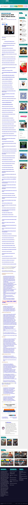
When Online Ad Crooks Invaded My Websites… (8, 239)
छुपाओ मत (11, 75)
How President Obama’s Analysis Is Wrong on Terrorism (9, 216)
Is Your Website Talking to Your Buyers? (9, 374)
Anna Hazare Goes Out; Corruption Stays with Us (10, 323)
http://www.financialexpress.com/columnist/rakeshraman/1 (9, 271)
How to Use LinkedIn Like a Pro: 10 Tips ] (7, 256)
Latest (8, 461)
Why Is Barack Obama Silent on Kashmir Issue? (8, 62)
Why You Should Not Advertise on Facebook (9, 343)
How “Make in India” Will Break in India (7, 212)
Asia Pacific (2, 13)
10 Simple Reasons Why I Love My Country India (7, 455)
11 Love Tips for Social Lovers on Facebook (9, 342)
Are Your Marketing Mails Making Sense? (9, 285)
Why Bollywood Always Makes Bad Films (9, 276)
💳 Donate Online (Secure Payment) (9, 409)
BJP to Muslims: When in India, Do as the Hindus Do (9, 247)
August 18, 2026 (18, 464)
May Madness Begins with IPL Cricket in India (9, 320)
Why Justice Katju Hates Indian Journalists (9, 321)
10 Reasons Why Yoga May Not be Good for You (8, 110)
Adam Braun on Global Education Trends (9, 397)
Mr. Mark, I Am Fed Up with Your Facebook (9, 340)
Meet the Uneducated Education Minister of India (8, 245)
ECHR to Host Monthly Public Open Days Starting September (20, 456)
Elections (6, 461)
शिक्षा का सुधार (3, 77)
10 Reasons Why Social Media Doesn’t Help (9, 390)
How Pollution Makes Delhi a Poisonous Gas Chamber (9, 131)
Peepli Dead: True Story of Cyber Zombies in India (10, 335)
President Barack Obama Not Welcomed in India (8, 157)
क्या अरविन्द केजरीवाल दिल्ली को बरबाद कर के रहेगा (7, 104)
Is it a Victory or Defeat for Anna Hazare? (9, 332)
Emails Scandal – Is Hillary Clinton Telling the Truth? (9, 98)
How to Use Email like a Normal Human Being (9, 369)
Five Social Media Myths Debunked (8, 392)
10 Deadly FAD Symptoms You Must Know (9, 352)
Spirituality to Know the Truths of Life (8, 306)
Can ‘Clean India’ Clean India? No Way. (7, 165)
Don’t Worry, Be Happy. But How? (8, 307)
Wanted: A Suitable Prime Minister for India (9, 315)
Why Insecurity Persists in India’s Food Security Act (9, 129)
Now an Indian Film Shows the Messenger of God (8, 161)
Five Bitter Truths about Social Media (8, 389)
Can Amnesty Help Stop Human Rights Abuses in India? (9, 64)
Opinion (5, 13)
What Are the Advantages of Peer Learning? (8, 100)
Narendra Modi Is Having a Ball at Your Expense (8, 108)
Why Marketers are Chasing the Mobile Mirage (9, 381)
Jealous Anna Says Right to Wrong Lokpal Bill (9, 314)
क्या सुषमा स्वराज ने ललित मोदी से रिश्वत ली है (6, 102)
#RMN (15, 19)
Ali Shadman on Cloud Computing (8, 398)
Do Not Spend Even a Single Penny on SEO (9, 370)
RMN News (6, 18)
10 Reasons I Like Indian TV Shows (8, 286)
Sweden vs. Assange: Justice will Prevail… (9, 287)
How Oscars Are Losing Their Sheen (7, 251)
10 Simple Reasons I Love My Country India (9, 326)
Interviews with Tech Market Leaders (9, 41)
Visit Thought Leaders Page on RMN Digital (9, 396)
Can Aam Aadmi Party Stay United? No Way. (8, 141)
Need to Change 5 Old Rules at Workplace (9, 298)
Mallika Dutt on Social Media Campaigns (9, 399)
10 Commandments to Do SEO (7, 368)
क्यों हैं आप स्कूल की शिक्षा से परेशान (5, 75)
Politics (7, 13)
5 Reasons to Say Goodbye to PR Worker (9, 299)
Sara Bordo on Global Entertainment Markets (9, 400)
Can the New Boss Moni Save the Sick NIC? (9, 367)
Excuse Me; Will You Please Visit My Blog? (9, 393)
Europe (21, 135)
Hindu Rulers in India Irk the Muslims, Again (7, 169)
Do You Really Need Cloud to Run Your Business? (10, 372)
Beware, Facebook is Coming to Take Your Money (10, 344)
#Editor (9, 19)
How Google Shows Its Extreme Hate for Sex (8, 237)
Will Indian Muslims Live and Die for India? (7, 214)
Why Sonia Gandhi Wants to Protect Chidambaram (10, 333)
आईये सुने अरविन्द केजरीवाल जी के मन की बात (9, 77)
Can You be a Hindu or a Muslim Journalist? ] (9, 282)
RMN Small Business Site (13, 479)
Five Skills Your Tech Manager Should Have (9, 371)
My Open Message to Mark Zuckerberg (8, 341)
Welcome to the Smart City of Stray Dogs (7, 106)
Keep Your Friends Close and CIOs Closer (9, 380)
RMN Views (10, 13)
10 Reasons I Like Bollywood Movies (8, 283)
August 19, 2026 (4, 464)
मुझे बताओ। (13, 75)
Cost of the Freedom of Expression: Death (7, 167)
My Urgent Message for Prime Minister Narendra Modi (9, 249)
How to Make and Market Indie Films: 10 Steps (8, 243)
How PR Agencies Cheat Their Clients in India (8, 241)
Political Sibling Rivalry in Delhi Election (7, 159)
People (21, 461)
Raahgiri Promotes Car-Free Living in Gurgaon (8, 193)
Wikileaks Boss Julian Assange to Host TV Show (10, 284)
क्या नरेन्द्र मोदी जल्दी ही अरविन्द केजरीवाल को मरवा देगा (7, 72)
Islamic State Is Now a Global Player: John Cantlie (8, 195)
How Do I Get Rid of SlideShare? (8, 288)
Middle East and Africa (22, 137)
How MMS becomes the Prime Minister (8, 327)
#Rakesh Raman (12, 19)
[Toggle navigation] (26, 9)
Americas (16, 503)
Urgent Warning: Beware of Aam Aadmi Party (8, 133)
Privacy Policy (2, 3)
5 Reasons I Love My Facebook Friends (9, 345)
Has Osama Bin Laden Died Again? (8, 295)
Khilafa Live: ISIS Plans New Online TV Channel (8, 163)
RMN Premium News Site (13, 477)
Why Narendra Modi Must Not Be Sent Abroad (8, 96)
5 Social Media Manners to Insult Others (9, 391)
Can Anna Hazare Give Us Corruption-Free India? (10, 322)
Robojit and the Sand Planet (13, 483)
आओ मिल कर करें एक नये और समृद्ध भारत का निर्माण (7, 70)
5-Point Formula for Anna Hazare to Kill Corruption (10, 324)
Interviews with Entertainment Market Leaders (9, 43)
